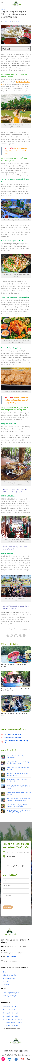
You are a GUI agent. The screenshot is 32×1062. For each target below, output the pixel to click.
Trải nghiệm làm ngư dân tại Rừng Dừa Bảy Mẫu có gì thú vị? (18, 762)
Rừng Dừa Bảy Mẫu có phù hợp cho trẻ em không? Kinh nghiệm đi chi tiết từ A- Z (19, 786)
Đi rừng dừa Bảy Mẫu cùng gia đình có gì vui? (18, 768)
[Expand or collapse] (28, 48)
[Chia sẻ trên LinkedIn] (24, 635)
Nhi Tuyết (16, 21)
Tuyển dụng (7, 984)
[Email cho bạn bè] (17, 635)
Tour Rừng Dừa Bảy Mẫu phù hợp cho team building (17, 774)
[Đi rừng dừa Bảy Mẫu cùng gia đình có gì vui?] (16, 703)
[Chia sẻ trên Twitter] (14, 635)
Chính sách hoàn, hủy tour (11, 1013)
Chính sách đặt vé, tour (10, 1007)
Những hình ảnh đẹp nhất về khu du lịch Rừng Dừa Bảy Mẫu (18, 811)
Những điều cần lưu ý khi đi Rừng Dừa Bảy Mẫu (17, 780)
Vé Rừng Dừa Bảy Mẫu (10, 996)
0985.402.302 (11, 957)
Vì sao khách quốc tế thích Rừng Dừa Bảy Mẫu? (19, 793)
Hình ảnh (21, 1055)
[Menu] (2, 3)
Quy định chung (8, 972)
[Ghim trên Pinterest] (20, 635)
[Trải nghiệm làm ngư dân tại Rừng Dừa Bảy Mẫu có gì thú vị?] (16, 679)
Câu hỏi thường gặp (9, 975)
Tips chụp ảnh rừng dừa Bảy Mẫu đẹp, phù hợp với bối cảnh (17, 805)
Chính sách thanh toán (10, 1016)
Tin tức (3, 9)
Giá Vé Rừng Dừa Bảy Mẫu (13, 737)
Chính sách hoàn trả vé (10, 1010)
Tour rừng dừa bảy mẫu (9, 1055)
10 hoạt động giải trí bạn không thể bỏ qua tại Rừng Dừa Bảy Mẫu (16, 400)
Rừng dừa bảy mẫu (11, 1054)
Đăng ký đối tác (8, 981)
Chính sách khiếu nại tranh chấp (13, 1022)
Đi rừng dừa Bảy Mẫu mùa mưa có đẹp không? (18, 756)
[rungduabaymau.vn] (16, 3)
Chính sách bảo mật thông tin (12, 1019)
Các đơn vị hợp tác (9, 978)
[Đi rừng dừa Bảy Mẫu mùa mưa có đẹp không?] (16, 654)
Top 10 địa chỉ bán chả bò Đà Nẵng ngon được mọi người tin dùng (18, 799)
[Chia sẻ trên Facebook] (11, 635)
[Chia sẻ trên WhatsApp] (7, 635)
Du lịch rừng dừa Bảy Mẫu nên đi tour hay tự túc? (16, 151)
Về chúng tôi (22, 1054)
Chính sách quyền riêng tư (11, 1025)
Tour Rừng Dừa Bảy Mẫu (13, 734)
